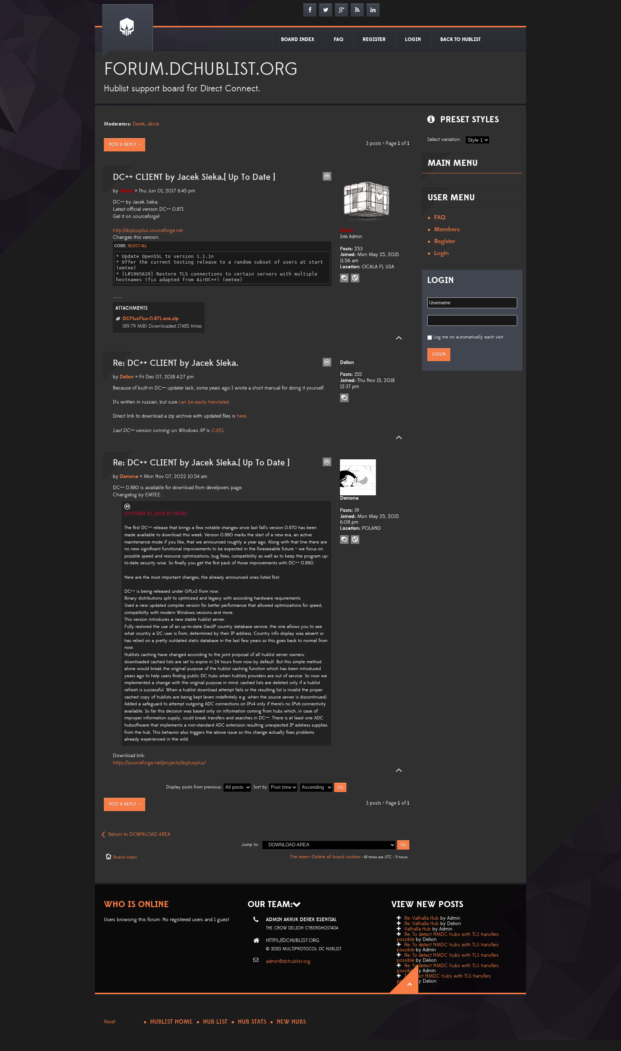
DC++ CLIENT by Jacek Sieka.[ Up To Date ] (194, 177)
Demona (129, 476)
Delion (127, 377)
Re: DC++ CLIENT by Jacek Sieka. (175, 363)
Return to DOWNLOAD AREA (139, 834)
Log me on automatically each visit (468, 337)
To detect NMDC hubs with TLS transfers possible (444, 978)
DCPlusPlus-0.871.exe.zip (151, 318)
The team (299, 857)
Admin (126, 191)
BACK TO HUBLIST (460, 39)
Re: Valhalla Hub (421, 918)
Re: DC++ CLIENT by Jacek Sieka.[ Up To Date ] (201, 463)
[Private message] (344, 278)
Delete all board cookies (336, 857)
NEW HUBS (291, 1022)
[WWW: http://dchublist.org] (355, 539)
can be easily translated (204, 402)
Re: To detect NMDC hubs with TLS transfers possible (448, 937)
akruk (154, 124)
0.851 (217, 430)
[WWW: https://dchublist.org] (355, 278)
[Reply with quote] (327, 176)
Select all (137, 246)
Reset (109, 1022)
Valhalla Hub (417, 929)
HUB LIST (215, 1022)
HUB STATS (252, 1022)
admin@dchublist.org (288, 961)
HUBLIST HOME (171, 1022)
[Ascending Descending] (323, 787)
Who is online (136, 904)
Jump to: (250, 844)
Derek (139, 124)
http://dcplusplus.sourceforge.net (148, 230)
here (241, 416)
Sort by (261, 787)
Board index (125, 857)
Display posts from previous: (194, 787)
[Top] (396, 338)
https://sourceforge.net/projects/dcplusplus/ (159, 763)
